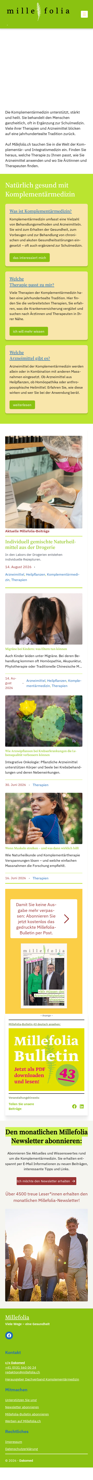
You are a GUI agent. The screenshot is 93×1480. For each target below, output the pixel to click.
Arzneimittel (14, 574)
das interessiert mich (29, 257)
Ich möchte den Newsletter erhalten (43, 1181)
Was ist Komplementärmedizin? (41, 211)
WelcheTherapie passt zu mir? (32, 282)
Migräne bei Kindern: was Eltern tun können (36, 649)
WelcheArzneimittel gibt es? (30, 355)
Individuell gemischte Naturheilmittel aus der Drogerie (40, 544)
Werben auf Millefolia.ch (23, 1421)
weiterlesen (22, 404)
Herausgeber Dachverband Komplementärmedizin (42, 1379)
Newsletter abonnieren (22, 1407)
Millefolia (17, 1317)
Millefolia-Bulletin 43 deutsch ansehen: (35, 1024)
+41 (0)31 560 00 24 (20, 1367)
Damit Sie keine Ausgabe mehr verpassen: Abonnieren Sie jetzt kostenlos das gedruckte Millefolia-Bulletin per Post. (36, 918)
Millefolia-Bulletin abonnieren (27, 1414)
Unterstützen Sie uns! (21, 1400)
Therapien (19, 579)
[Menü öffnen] (84, 14)
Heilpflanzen (35, 574)
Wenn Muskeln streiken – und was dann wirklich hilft (42, 848)
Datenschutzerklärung (21, 1449)
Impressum (13, 1442)
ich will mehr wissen (28, 331)
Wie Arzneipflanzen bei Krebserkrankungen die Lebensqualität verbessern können (41, 753)
